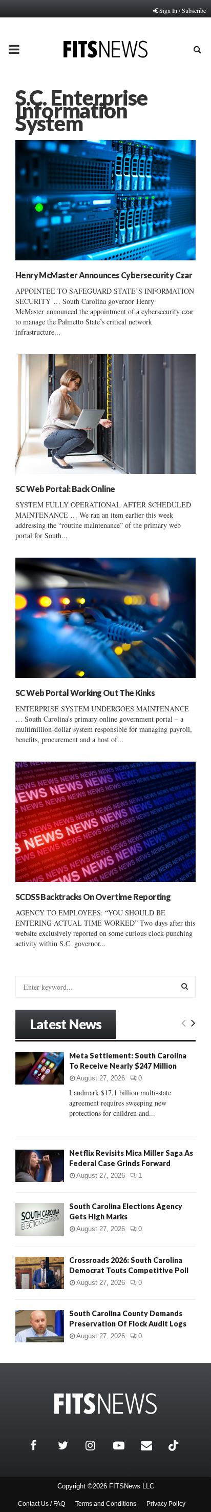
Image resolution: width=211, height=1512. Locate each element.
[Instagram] (97, 1445)
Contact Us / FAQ (41, 1503)
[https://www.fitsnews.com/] (105, 1403)
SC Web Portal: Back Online (65, 489)
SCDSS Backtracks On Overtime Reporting (93, 897)
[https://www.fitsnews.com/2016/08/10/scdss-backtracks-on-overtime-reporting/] (105, 822)
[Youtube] (124, 1445)
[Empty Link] (183, 1022)
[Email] (152, 1445)
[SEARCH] (185, 986)
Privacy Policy (165, 1503)
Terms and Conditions (105, 1503)
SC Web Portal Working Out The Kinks (85, 693)
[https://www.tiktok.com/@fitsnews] (174, 1445)
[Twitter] (69, 1445)
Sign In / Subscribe (182, 10)
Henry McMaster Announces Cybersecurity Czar (103, 275)
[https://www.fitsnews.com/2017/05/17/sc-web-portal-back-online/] (105, 414)
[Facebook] (41, 1445)
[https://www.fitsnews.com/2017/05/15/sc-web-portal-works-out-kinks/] (105, 618)
